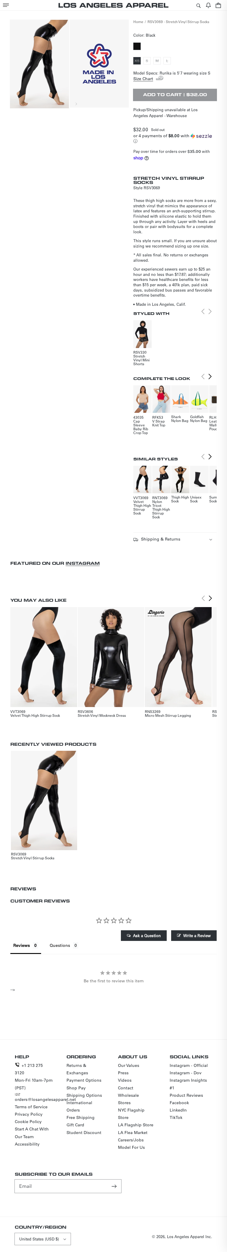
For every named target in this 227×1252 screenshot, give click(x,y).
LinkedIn (178, 1110)
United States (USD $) (39, 1238)
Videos (125, 1080)
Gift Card (75, 1125)
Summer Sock (216, 499)
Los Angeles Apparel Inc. (189, 1236)
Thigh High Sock (180, 499)
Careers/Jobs (131, 1140)
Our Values (128, 1065)
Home (138, 21)
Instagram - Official (189, 1065)
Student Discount (84, 1132)
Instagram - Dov (186, 1072)
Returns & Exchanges (77, 1069)
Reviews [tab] (21, 945)
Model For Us (131, 1147)
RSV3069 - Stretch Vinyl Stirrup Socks (178, 21)
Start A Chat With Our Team (32, 1132)
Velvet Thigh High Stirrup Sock (142, 507)
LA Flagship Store (135, 1125)
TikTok (176, 1117)
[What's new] (208, 5)
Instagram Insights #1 (188, 1084)
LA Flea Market (132, 1132)
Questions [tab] (60, 945)
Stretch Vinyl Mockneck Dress (102, 715)
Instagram (83, 563)
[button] (6, 5)
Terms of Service (31, 1106)
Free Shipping (81, 1117)
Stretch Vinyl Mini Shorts (141, 360)
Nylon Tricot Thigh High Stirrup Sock (161, 509)
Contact (125, 1088)
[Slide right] (75, 103)
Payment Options (84, 1080)
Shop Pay (76, 1088)
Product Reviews (186, 1095)
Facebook (179, 1102)
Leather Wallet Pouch (215, 425)
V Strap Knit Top (158, 423)
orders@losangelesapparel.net (45, 1099)
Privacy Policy (29, 1114)
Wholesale (128, 1095)
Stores (124, 1102)
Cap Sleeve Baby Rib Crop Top (140, 427)
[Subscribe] (114, 1186)
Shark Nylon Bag (179, 418)
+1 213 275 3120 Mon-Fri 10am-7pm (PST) (34, 1077)
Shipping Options (84, 1095)
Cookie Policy (28, 1121)
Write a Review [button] (197, 935)
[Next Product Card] (210, 376)
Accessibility (27, 1144)
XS (137, 61)
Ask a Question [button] (147, 935)
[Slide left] (62, 103)
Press (123, 1072)
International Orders (79, 1106)
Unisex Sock (196, 499)
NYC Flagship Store (131, 1113)
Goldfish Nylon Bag (198, 418)
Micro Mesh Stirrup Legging (168, 715)
